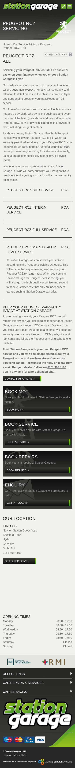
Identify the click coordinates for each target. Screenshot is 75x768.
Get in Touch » (17, 502)
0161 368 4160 (56, 367)
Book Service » (18, 442)
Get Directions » (17, 561)
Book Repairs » (18, 470)
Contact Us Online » (19, 378)
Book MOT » (15, 409)
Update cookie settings (15, 755)
